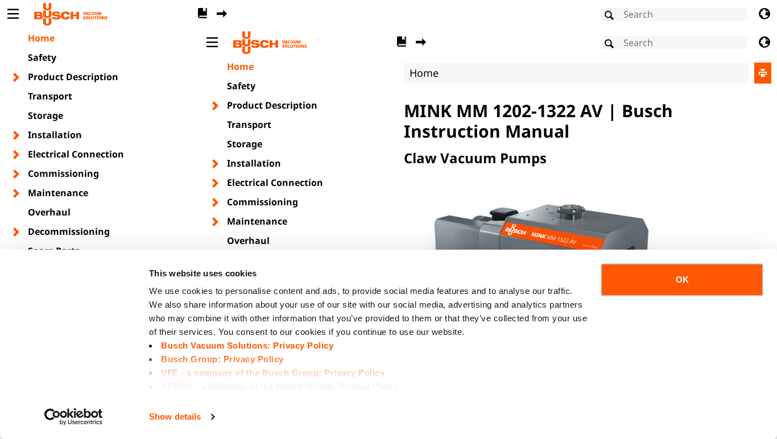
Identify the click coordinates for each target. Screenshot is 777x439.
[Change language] (764, 14)
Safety (42, 57)
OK (682, 279)
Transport (50, 96)
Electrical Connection (76, 154)
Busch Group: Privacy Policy (222, 359)
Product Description (73, 77)
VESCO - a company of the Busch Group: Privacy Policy (280, 386)
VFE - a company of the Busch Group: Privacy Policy (273, 373)
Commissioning (63, 173)
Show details (175, 416)
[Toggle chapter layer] (16, 77)
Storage (45, 115)
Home (41, 38)
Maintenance (58, 193)
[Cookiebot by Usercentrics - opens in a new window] (73, 416)
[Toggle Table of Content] (13, 14)
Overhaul (49, 212)
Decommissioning (69, 231)
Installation (55, 135)
